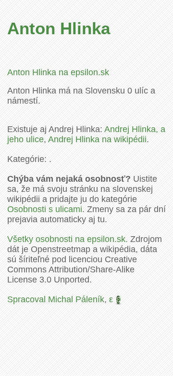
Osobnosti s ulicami (44, 209)
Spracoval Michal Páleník (55, 299)
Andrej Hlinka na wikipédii (97, 139)
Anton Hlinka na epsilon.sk (58, 72)
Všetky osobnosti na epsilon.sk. (67, 239)
